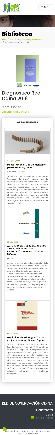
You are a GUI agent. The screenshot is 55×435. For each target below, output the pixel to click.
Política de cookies (42, 431)
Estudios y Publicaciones (33, 39)
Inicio (4, 39)
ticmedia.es (33, 434)
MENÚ (47, 7)
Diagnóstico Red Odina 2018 (15, 111)
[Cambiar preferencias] (5, 429)
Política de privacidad (24, 431)
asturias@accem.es (44, 418)
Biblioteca (14, 39)
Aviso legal (9, 431)
